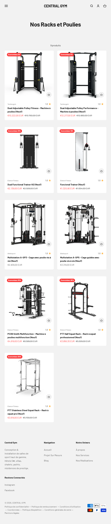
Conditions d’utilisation (70, 506)
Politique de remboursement (44, 506)
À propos (80, 449)
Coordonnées (14, 510)
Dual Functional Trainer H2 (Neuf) (24, 184)
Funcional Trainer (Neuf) (72, 184)
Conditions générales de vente (58, 510)
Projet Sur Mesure (53, 455)
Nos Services (82, 455)
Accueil (47, 449)
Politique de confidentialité (17, 506)
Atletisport (11, 253)
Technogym (12, 104)
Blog (46, 460)
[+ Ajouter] (48, 94)
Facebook (9, 490)
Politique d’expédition (32, 510)
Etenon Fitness (13, 180)
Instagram (10, 484)
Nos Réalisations (84, 460)
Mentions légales (12, 513)
